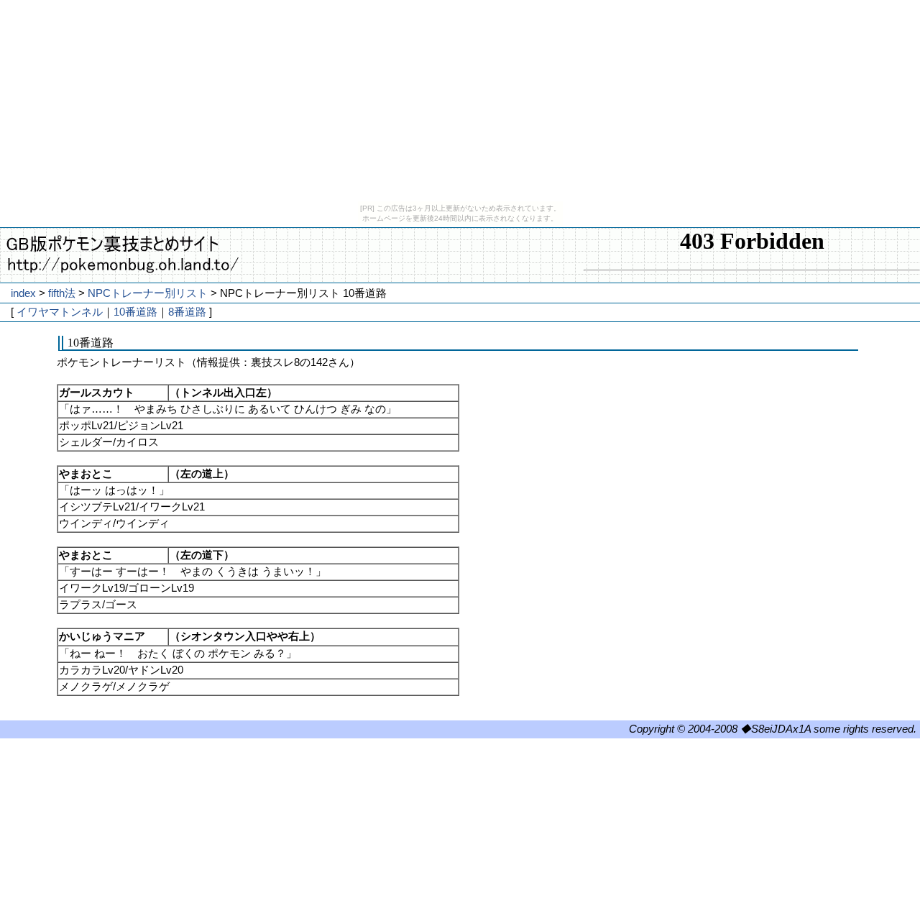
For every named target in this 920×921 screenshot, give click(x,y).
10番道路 (135, 312)
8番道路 (187, 312)
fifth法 (61, 293)
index (23, 293)
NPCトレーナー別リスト (148, 293)
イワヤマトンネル (60, 312)
